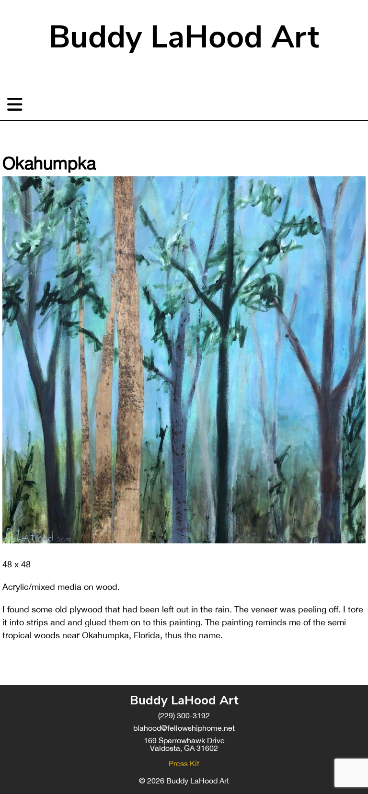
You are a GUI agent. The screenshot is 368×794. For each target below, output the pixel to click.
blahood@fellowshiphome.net (184, 728)
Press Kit (184, 763)
